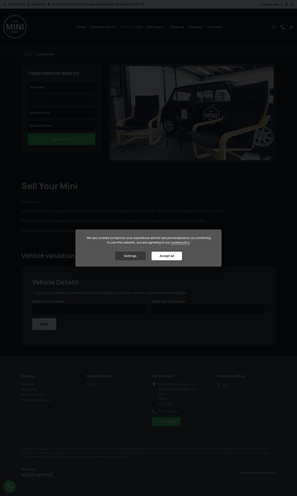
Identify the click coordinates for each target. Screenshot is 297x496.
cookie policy (180, 243)
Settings (130, 256)
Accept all (167, 256)
